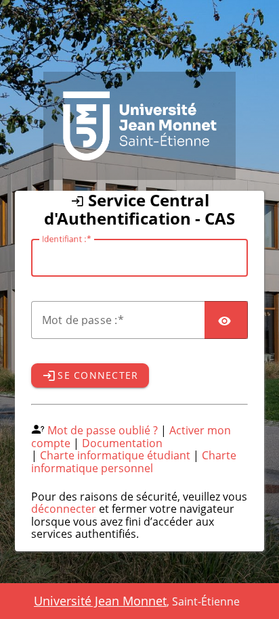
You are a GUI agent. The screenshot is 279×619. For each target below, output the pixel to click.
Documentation (122, 443)
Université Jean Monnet (100, 601)
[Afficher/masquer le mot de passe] (226, 320)
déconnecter (63, 508)
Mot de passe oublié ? (102, 430)
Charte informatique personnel (133, 461)
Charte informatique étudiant (115, 455)
